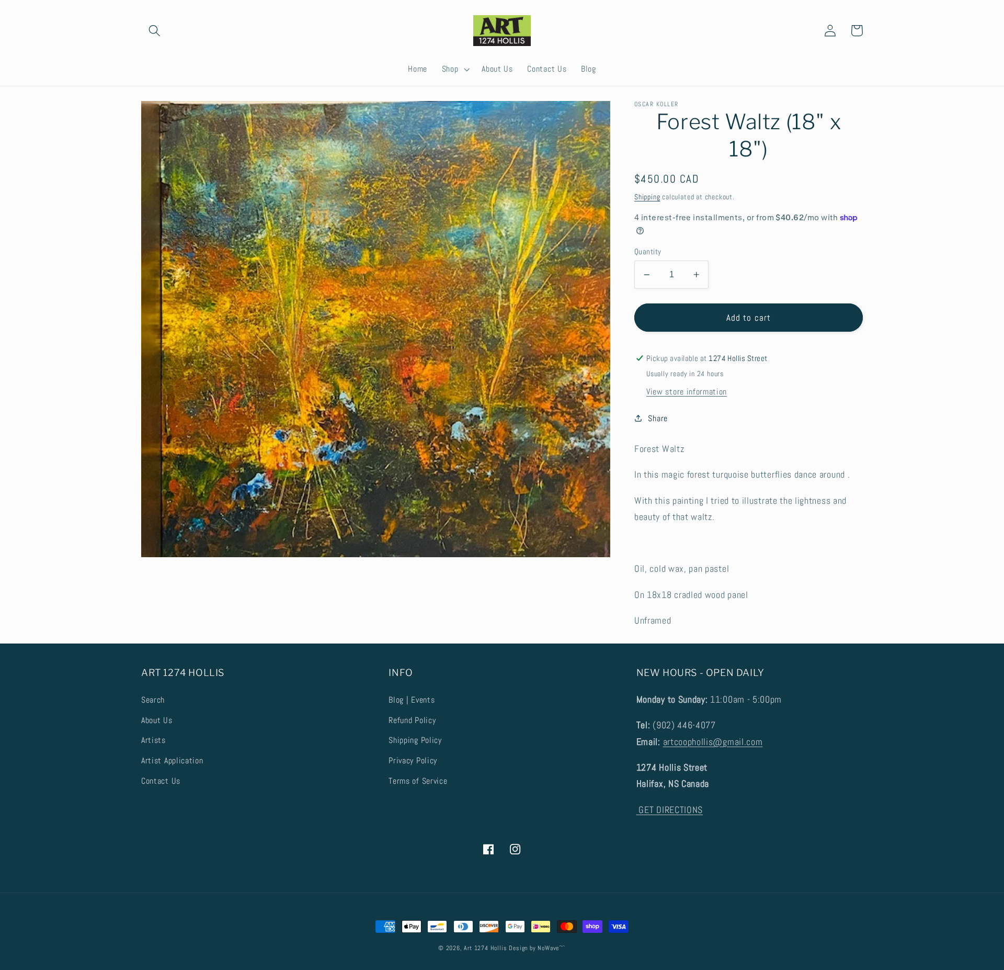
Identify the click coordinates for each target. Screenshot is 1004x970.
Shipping (647, 196)
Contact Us (160, 780)
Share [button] (657, 418)
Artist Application (172, 760)
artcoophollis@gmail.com (713, 742)
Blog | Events (412, 699)
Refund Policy (412, 720)
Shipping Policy (415, 740)
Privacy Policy (413, 760)
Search (153, 699)
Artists (153, 740)
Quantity (647, 251)
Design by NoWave (534, 948)
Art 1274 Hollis (485, 948)
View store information (686, 391)
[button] (154, 30)
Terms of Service (418, 780)
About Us (157, 720)
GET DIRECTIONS (669, 810)
